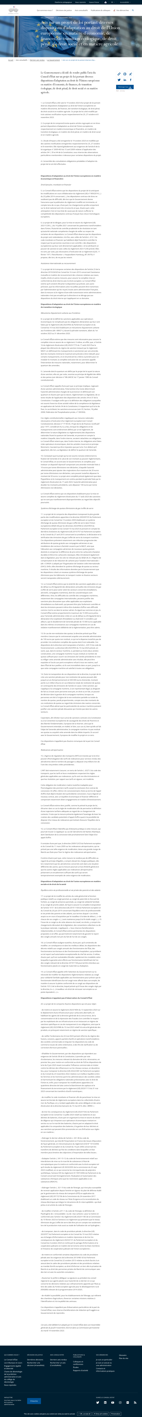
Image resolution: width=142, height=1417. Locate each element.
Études (76, 1367)
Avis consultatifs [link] (21, 60)
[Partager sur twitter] (119, 80)
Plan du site (123, 1358)
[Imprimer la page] (125, 74)
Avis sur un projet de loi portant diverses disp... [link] (79, 60)
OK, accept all (85, 1414)
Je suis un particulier (104, 1359)
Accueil (10, 60)
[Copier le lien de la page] (119, 74)
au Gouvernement (53, 60)
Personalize (115, 1414)
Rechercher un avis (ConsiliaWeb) (57, 1364)
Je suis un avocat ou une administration (104, 1364)
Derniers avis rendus (37, 60)
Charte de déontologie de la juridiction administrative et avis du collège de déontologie (13, 1376)
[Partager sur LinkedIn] (125, 80)
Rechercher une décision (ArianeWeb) (35, 1364)
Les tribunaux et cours (13, 1363)
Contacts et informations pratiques (105, 1369)
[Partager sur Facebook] (131, 80)
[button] (45, 10)
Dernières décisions (35, 1359)
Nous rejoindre (10, 1385)
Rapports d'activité (80, 1370)
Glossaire (123, 1355)
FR (112, 2)
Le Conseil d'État (10, 1359)
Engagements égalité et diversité (12, 1367)
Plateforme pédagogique (63, 2)
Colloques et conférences (78, 1362)
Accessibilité (124, 2)
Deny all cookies (101, 1414)
